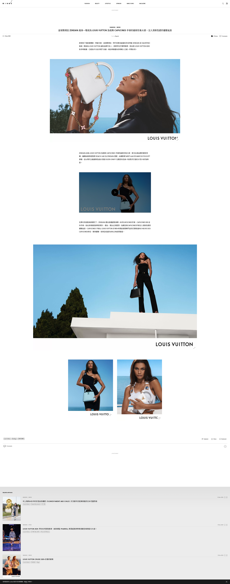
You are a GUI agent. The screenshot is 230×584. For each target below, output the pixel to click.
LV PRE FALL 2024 (35, 531)
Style (30, 525)
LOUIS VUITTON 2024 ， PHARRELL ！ (60, 529)
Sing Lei (117, 36)
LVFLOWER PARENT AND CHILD (60, 501)
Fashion (112, 27)
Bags (38, 562)
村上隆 (43, 504)
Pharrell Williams (45, 531)
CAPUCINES (21, 438)
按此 (26, 581)
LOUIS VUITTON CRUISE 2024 (38, 559)
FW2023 (33, 562)
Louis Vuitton (7, 438)
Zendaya (14, 438)
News (118, 27)
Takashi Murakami (35, 504)
